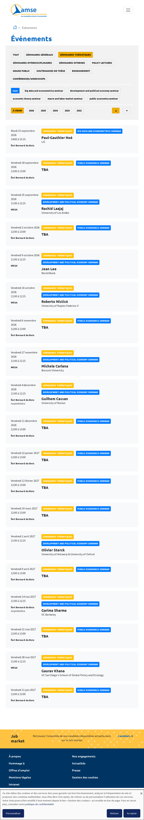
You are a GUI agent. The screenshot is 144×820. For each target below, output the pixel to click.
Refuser (114, 813)
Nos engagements (83, 756)
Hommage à (17, 763)
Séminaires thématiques (75, 54)
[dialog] (72, 805)
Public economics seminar (104, 98)
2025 (43, 110)
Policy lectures (102, 62)
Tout (16, 54)
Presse (76, 770)
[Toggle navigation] (128, 10)
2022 (79, 110)
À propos (15, 756)
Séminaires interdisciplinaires (32, 62)
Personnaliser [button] (13, 813)
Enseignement (81, 70)
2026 (31, 110)
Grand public (21, 70)
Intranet (14, 784)
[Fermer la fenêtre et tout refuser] (141, 792)
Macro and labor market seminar (65, 98)
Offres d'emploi (19, 770)
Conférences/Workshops (29, 78)
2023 (67, 110)
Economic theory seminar (27, 98)
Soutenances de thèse (51, 70)
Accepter (132, 813)
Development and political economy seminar (94, 90)
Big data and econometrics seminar (44, 90)
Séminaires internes (72, 62)
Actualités (78, 763)
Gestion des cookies (85, 777)
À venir (17, 110)
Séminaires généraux (39, 54)
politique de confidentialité (39, 804)
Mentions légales (20, 777)
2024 (55, 110)
